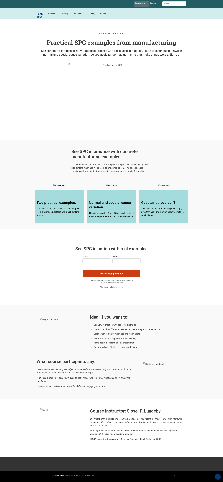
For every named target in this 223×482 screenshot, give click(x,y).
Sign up (174, 54)
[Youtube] (178, 475)
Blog (93, 13)
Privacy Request (88, 475)
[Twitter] (175, 475)
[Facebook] (171, 475)
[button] (218, 477)
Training (64, 13)
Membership (79, 13)
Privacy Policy (76, 475)
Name (114, 256)
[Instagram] (185, 475)
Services (51, 13)
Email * (85, 256)
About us (102, 13)
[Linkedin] (182, 475)
